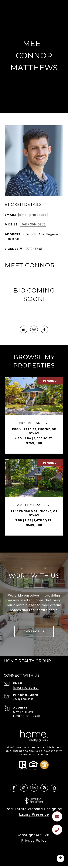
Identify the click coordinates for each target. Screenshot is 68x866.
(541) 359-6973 (33, 224)
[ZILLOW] (54, 788)
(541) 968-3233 (23, 699)
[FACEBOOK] (44, 329)
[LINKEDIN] (23, 329)
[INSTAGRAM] (34, 329)
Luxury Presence (34, 814)
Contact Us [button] (34, 631)
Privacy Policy (34, 840)
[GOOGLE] (44, 788)
